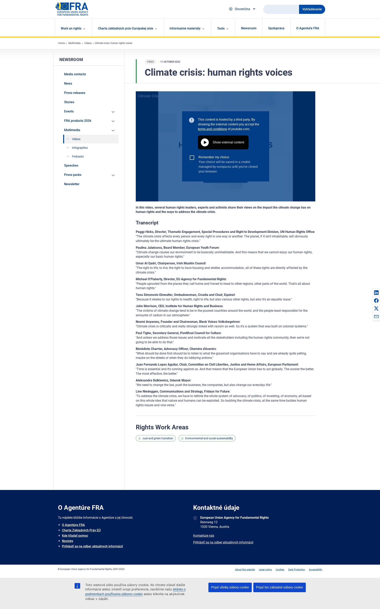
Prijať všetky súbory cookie (230, 587)
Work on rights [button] (71, 28)
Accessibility (315, 569)
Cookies (280, 569)
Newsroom (248, 28)
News (68, 83)
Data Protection (296, 569)
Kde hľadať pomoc (75, 536)
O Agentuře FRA (307, 28)
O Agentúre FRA (73, 525)
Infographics (80, 147)
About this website (245, 569)
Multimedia (74, 43)
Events (69, 111)
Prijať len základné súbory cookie (279, 587)
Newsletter (72, 184)
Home (61, 43)
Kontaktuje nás (203, 536)
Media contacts (75, 74)
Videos (88, 43)
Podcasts (78, 156)
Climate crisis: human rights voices (113, 43)
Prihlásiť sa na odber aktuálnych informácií (92, 546)
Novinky (67, 541)
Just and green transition (157, 438)
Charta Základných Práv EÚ (81, 530)
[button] (376, 292)
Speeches (71, 165)
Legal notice (265, 569)
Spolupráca (276, 28)
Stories (69, 102)
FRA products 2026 (77, 121)
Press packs (72, 175)
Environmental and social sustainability (209, 438)
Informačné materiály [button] (185, 28)
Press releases (74, 93)
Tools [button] (221, 28)
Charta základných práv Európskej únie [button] (125, 28)
